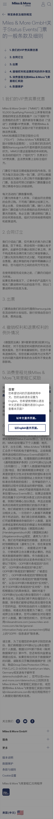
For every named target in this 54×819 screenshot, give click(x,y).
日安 (11, 389)
